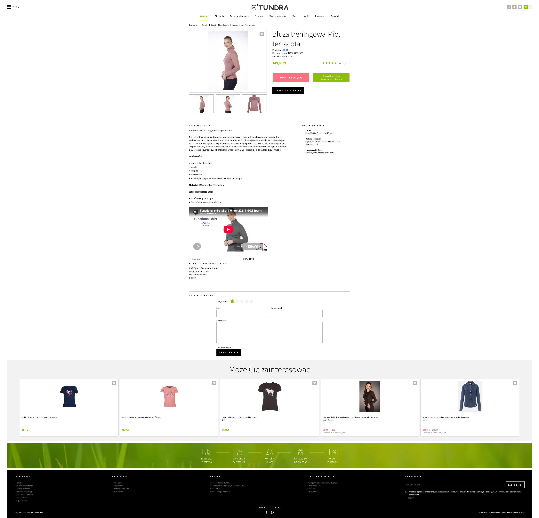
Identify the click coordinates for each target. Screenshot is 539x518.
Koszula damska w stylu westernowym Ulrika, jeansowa (446, 417)
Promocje (320, 16)
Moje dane (118, 483)
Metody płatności (23, 488)
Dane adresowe (22, 497)
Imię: (218, 308)
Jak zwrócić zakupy (24, 491)
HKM (285, 50)
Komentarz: (221, 320)
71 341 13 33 (218, 488)
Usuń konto (118, 491)
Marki (306, 16)
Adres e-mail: (276, 308)
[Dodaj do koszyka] (112, 430)
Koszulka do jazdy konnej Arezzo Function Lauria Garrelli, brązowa (350, 417)
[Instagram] (272, 512)
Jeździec (204, 16)
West (295, 16)
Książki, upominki (277, 16)
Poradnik (335, 16)
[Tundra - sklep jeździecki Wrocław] (269, 7)
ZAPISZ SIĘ (515, 485)
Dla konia (219, 16)
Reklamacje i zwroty (24, 494)
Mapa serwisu (21, 500)
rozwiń (411, 498)
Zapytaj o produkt (288, 90)
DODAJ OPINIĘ (229, 353)
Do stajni (259, 16)
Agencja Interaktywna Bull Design (513, 512)
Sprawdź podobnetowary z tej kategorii (331, 77)
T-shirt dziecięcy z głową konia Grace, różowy (141, 417)
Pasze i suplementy (239, 16)
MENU (16, 7)
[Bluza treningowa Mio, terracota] (201, 104)
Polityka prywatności (24, 485)
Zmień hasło (119, 485)
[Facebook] (266, 512)
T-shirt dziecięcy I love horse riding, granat (40, 417)
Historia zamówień (121, 488)
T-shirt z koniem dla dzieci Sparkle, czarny (239, 417)
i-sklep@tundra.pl (223, 491)
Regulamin (20, 483)
